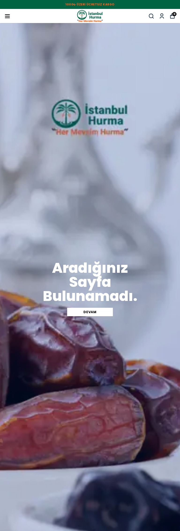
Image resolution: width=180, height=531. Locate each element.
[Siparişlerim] (162, 16)
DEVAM (90, 312)
